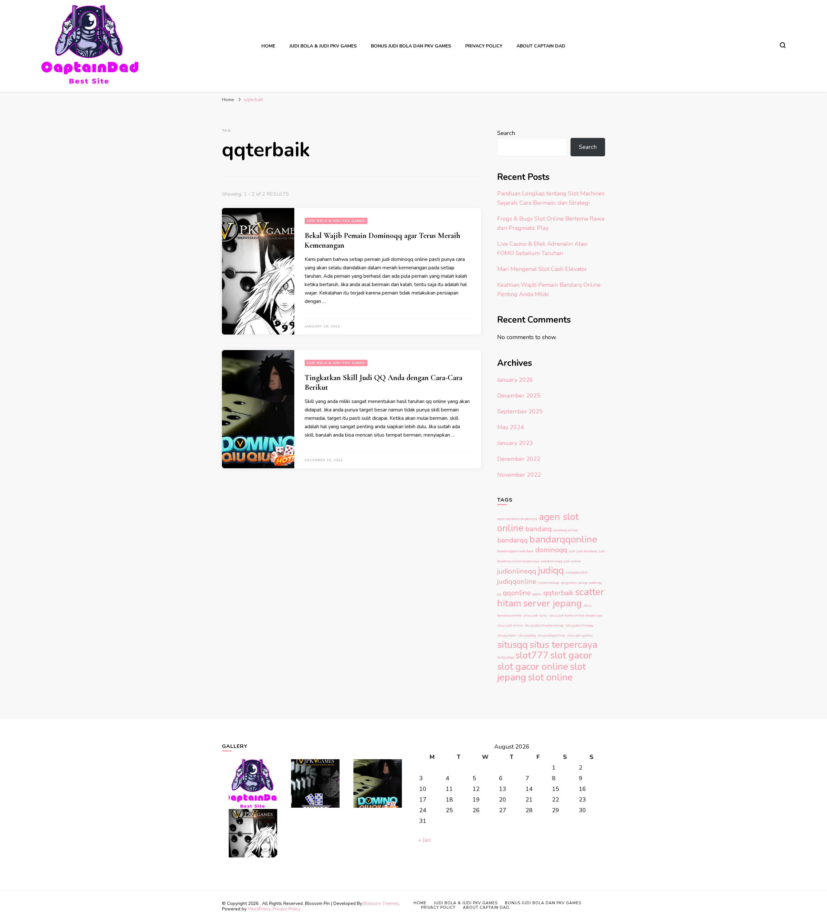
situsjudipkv (507, 635)
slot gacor (571, 655)
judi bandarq (587, 551)
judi (572, 551)
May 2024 (510, 427)
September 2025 (520, 411)
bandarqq (512, 540)
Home (268, 46)
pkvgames (569, 582)
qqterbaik (558, 593)
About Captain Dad (541, 46)
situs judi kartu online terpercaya (575, 615)
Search (506, 133)
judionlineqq (516, 571)
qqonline (517, 593)
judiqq (551, 570)
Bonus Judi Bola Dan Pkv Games (411, 46)
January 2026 (515, 380)
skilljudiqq (505, 657)
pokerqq (595, 582)
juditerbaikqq (548, 582)
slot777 (532, 655)
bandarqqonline (563, 539)
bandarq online (565, 530)
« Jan (424, 840)
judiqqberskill (576, 572)
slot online (550, 677)
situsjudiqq (527, 635)
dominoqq (551, 550)
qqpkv (537, 594)
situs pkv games (579, 635)
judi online (572, 561)
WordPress (259, 909)
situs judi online (510, 625)
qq (499, 594)
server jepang (552, 603)
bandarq (538, 529)
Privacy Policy (483, 46)
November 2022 (519, 475)
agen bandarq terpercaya (517, 518)
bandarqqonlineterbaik (515, 551)
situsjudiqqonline (551, 635)
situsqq (512, 644)
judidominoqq (551, 561)
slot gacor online (532, 666)
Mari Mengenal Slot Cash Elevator (542, 269)
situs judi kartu (535, 615)
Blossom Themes (381, 903)
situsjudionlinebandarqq (544, 625)
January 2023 (515, 443)
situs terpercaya (563, 644)
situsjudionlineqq (579, 625)
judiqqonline (516, 581)
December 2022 (518, 459)
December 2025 (518, 395)
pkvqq (583, 582)
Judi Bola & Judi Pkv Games (323, 46)
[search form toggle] (783, 45)
